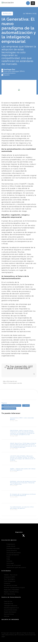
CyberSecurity (8, 603)
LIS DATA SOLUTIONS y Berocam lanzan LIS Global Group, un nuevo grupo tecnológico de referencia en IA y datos (22, 458)
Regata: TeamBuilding (11, 592)
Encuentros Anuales (10, 585)
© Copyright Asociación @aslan (12, 633)
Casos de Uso (8, 601)
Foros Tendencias (9, 581)
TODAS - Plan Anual (10, 575)
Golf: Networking (9, 594)
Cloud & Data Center (10, 610)
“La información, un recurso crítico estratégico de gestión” (22, 507)
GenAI (27, 405)
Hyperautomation (9, 408)
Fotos (8, 557)
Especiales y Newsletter (11, 589)
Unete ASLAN (11, 546)
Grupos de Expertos (13, 554)
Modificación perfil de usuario (16, 567)
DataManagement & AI (11, 607)
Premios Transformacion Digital (14, 587)
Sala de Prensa (9, 614)
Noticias (6, 616)
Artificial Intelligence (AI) (12, 405)
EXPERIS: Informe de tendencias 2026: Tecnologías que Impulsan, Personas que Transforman (23, 483)
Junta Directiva (12, 550)
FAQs (8, 559)
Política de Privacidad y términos (20, 634)
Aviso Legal (10, 563)
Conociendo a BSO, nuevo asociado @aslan (22, 418)
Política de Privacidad (14, 565)
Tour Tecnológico (9, 579)
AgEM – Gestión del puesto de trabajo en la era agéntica (22, 469)
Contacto (9, 561)
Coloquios (7, 583)
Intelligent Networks (10, 605)
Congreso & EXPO (9, 577)
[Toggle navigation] (33, 3)
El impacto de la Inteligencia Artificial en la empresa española (23, 494)
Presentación (11, 544)
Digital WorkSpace (10, 612)
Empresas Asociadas (13, 548)
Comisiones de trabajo (14, 552)
